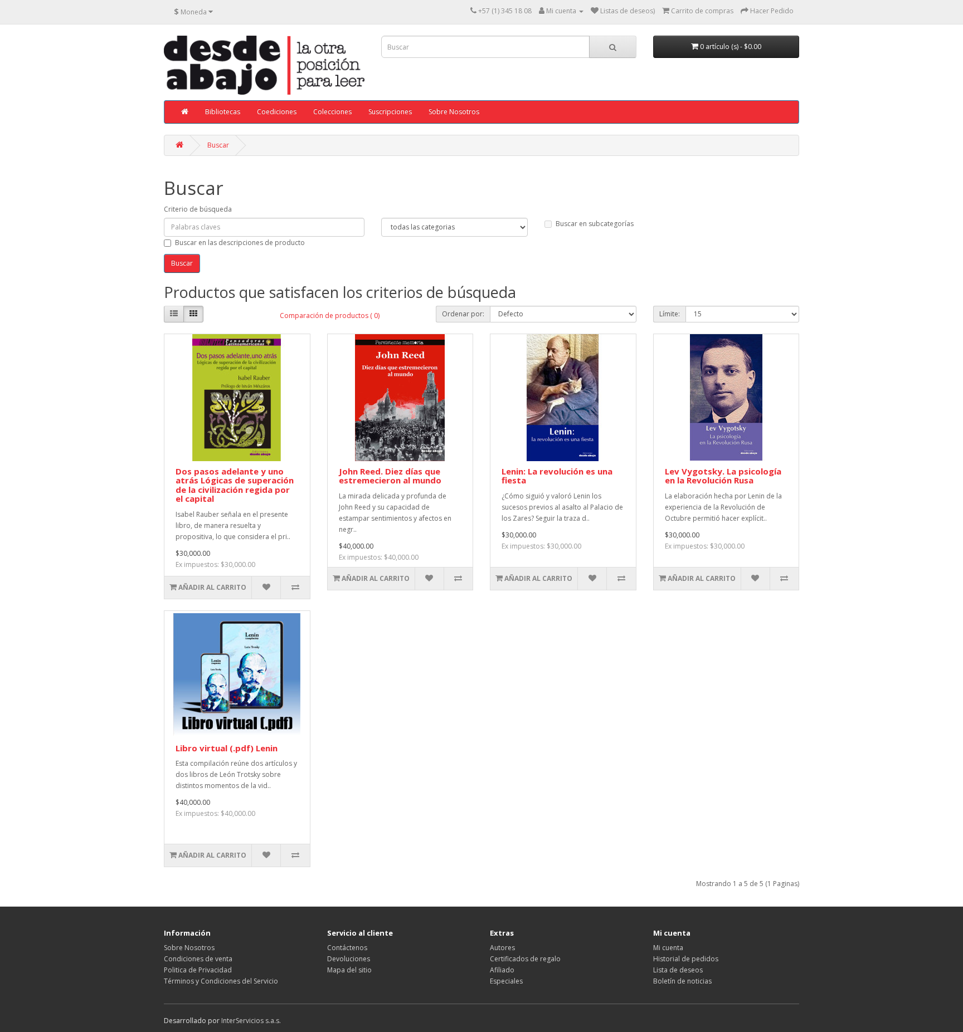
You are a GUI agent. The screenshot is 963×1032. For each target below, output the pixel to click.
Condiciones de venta (198, 958)
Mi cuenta (668, 947)
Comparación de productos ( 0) (330, 315)
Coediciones (276, 111)
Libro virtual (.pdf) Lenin (227, 748)
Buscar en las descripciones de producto (240, 242)
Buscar (218, 145)
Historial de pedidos (685, 958)
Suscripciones (390, 111)
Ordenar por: (463, 314)
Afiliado (502, 970)
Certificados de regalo (525, 958)
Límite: (669, 314)
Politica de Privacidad (198, 970)
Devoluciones (348, 958)
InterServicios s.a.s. (251, 1020)
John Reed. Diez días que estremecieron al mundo (390, 476)
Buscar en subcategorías (595, 223)
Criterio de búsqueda (198, 209)
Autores (502, 947)
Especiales (506, 981)
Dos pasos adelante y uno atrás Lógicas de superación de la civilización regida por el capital (235, 485)
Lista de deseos (678, 970)
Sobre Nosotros (454, 111)
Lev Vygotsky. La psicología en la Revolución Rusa (723, 476)
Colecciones (332, 111)
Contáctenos (347, 947)
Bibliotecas (222, 111)
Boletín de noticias (682, 981)
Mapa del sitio (349, 970)
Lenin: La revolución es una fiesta (557, 476)
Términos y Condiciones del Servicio (221, 981)
